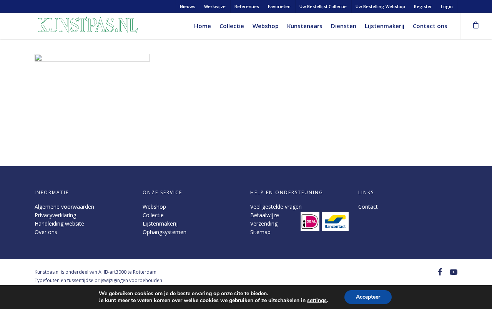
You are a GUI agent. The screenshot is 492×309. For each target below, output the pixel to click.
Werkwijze (215, 6)
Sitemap (260, 232)
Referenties (246, 6)
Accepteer (368, 297)
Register (423, 6)
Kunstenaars (304, 26)
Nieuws (187, 6)
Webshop (266, 26)
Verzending (264, 223)
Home (202, 26)
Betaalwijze (264, 215)
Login (447, 6)
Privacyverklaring (55, 215)
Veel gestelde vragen (276, 206)
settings (317, 300)
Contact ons (430, 26)
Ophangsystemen (164, 232)
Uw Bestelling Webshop (380, 6)
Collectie (231, 26)
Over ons (46, 232)
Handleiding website (59, 223)
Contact (368, 206)
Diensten (343, 26)
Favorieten (279, 6)
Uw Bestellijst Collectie (323, 6)
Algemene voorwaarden (64, 206)
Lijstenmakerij (384, 26)
